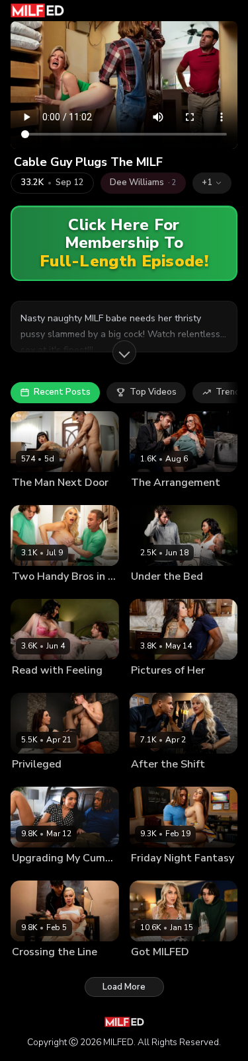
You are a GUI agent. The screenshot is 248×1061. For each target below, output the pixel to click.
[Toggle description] (124, 352)
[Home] (37, 10)
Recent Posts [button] (62, 392)
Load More (124, 987)
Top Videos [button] (153, 392)
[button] (211, 183)
